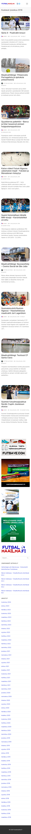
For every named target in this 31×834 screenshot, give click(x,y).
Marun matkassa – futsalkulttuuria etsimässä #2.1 (15, 592)
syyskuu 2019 (5, 749)
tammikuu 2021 (6, 689)
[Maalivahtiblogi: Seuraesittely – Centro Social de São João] (15, 254)
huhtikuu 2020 (5, 723)
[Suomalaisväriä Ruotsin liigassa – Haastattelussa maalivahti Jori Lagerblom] (15, 299)
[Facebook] (17, 4)
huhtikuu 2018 (5, 813)
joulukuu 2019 (5, 738)
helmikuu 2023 (6, 621)
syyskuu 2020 (5, 704)
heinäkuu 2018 (5, 802)
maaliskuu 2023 (6, 617)
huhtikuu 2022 (5, 636)
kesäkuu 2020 (5, 715)
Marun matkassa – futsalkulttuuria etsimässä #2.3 (15, 580)
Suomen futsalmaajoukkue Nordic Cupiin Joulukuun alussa (13, 404)
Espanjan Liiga (6, 132)
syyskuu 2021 (5, 662)
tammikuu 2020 (6, 734)
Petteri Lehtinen (8, 83)
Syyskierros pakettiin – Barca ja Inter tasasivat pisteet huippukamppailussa (15, 124)
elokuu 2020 (5, 708)
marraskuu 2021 (6, 655)
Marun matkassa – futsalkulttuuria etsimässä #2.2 (15, 586)
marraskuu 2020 (6, 696)
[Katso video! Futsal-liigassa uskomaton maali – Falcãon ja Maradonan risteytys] (15, 159)
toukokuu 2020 (6, 719)
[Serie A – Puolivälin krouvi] (15, 23)
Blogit (4, 85)
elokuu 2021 (5, 666)
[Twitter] (19, 4)
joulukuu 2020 (5, 692)
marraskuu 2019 (6, 742)
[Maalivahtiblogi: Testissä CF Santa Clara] (15, 346)
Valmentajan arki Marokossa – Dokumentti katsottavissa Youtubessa (14, 568)
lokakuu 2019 (5, 745)
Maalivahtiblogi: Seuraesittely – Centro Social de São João (15, 265)
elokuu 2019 (5, 753)
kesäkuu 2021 (5, 670)
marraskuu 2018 (6, 787)
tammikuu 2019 (6, 779)
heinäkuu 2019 (5, 757)
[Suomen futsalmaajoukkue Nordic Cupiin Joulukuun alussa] (15, 392)
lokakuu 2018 (5, 791)
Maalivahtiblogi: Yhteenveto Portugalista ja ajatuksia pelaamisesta (14, 77)
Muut (24, 36)
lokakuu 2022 (5, 628)
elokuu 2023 (5, 606)
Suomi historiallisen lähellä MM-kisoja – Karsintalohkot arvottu (14, 217)
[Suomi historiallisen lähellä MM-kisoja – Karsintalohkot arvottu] (15, 206)
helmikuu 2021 (5, 685)
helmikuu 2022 (6, 643)
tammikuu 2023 (6, 625)
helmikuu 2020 (6, 730)
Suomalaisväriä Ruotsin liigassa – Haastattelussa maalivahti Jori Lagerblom (13, 310)
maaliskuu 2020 (6, 726)
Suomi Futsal (6, 179)
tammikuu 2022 (6, 647)
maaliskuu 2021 (6, 681)
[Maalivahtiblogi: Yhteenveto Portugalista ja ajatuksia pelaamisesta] (15, 65)
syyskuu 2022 (5, 632)
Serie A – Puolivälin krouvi (13, 33)
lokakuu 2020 (5, 700)
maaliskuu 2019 (6, 772)
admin (5, 36)
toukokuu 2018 (6, 809)
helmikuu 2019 (5, 776)
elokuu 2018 (5, 798)
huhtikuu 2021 (5, 677)
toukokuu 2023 (6, 613)
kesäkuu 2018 (5, 806)
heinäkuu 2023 (6, 609)
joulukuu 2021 (5, 651)
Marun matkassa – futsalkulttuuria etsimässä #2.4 (15, 574)
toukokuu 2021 (6, 674)
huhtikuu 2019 (5, 768)
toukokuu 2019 (6, 764)
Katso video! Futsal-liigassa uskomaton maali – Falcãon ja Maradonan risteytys (15, 170)
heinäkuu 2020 (6, 711)
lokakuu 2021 (5, 659)
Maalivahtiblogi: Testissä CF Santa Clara (14, 356)
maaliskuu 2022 (6, 640)
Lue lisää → (6, 52)
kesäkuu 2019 (5, 760)
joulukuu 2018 (5, 783)
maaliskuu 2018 (6, 817)
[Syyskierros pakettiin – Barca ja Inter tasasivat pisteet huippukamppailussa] (15, 112)
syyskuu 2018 (5, 794)
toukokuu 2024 (6, 602)
